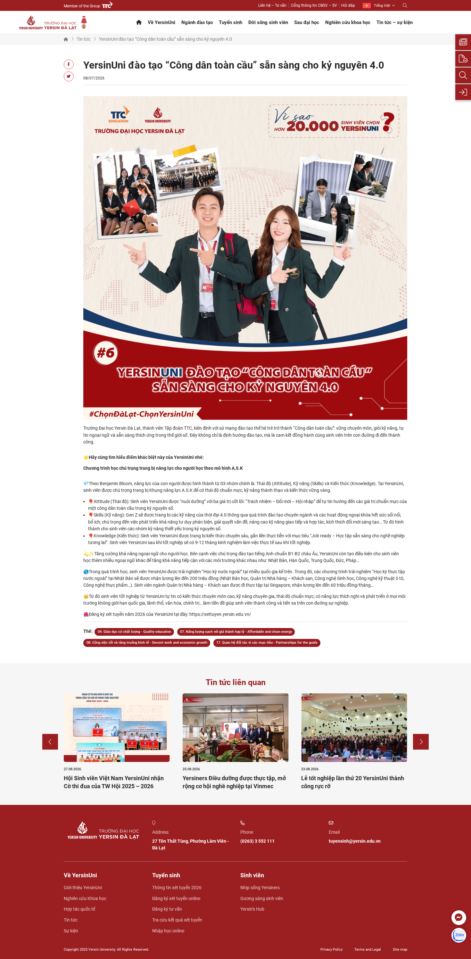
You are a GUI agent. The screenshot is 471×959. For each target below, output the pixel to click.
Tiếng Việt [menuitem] (382, 6)
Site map (400, 949)
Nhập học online (168, 930)
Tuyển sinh (230, 22)
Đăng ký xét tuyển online (176, 898)
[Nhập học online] (463, 92)
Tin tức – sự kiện (394, 22)
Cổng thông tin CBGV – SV (314, 5)
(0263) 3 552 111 (257, 841)
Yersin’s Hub (252, 909)
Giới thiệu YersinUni (83, 887)
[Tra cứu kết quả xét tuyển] (463, 75)
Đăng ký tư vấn (167, 909)
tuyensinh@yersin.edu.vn (355, 841)
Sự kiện (71, 930)
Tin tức (83, 39)
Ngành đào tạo (197, 22)
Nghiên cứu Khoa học (85, 898)
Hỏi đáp (348, 5)
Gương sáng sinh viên (261, 898)
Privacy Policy (331, 949)
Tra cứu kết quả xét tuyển (177, 919)
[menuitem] (379, 5)
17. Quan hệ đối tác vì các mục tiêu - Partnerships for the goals (267, 643)
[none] (379, 5)
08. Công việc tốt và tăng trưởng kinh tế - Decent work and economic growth (147, 643)
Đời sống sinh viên (268, 22)
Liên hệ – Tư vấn (272, 5)
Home (66, 39)
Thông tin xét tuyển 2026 (177, 887)
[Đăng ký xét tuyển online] (463, 59)
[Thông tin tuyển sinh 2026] (463, 42)
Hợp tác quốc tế (79, 909)
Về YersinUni (161, 22)
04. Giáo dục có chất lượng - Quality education (134, 632)
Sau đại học (306, 22)
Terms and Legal (367, 949)
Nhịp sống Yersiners (260, 887)
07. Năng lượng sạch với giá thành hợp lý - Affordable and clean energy (236, 632)
